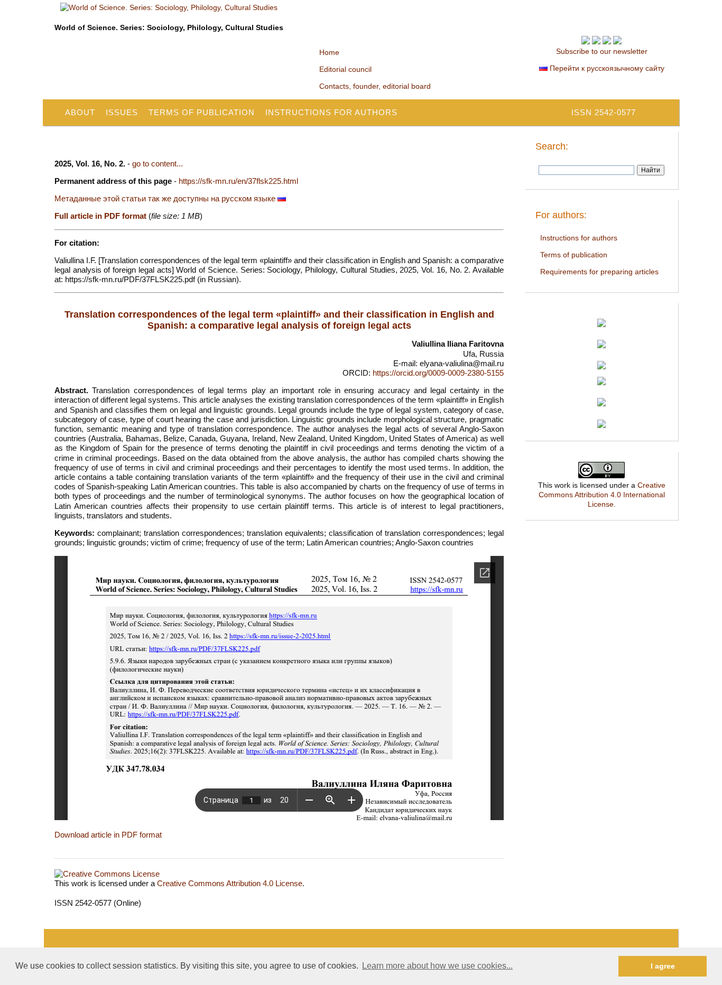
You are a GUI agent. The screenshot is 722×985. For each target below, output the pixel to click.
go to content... (157, 163)
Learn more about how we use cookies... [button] (437, 965)
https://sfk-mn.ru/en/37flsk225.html (238, 180)
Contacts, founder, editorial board (375, 86)
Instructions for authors (331, 112)
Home (329, 52)
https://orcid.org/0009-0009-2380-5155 (438, 372)
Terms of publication (202, 112)
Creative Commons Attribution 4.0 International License (602, 494)
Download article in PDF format (108, 834)
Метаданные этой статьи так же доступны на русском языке (165, 198)
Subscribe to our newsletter (601, 51)
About (80, 112)
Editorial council (345, 69)
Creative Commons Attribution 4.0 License (229, 883)
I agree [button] (663, 966)
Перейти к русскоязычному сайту (606, 68)
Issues (122, 112)
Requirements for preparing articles (599, 271)
